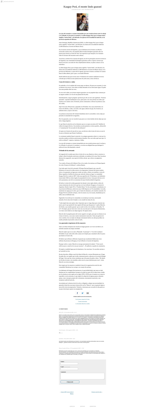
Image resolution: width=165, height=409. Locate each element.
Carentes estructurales (82, 301)
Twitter (82, 293)
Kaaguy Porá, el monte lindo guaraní (83, 6)
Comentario (63, 372)
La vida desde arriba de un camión (83, 303)
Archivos (82, 406)
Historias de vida (89, 9)
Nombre (62, 361)
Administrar (93, 406)
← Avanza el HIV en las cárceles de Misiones (66, 393)
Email (88, 293)
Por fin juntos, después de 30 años (82, 299)
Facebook (77, 293)
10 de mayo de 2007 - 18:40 (78, 9)
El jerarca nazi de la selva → (97, 392)
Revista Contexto (9, 1)
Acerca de (72, 406)
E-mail (65, 366)
